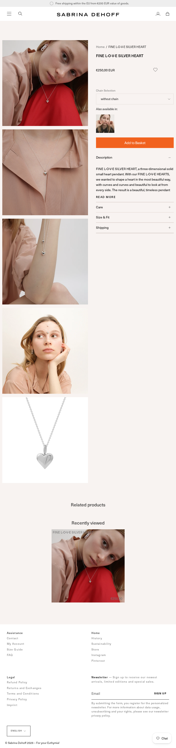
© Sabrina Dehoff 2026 (19, 743)
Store (95, 649)
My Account (15, 644)
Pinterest (98, 661)
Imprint (12, 705)
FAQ (10, 655)
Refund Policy (17, 682)
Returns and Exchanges (24, 688)
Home (100, 46)
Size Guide (15, 649)
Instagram (98, 655)
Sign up (160, 693)
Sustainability (101, 644)
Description (104, 157)
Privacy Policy (17, 699)
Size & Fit (102, 217)
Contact (12, 638)
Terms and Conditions (23, 693)
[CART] (167, 14)
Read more (106, 196)
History (96, 638)
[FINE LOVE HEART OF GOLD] (105, 131)
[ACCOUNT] (158, 14)
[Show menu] (9, 14)
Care (99, 207)
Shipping (102, 227)
